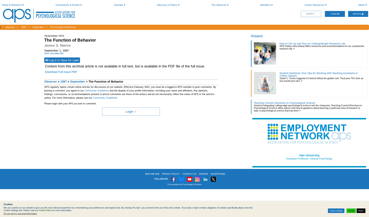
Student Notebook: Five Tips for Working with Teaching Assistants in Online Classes (318, 74)
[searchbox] (311, 14)
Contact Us (189, 174)
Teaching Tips (56, 54)
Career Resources (315, 5)
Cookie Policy (45, 210)
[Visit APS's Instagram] (197, 178)
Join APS (357, 14)
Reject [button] (361, 211)
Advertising (218, 174)
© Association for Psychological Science (184, 184)
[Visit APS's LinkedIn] (205, 178)
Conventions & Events (68, 5)
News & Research (12, 5)
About (361, 5)
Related (257, 36)
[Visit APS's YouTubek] (189, 178)
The (218, 5)
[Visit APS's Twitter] (181, 178)
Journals (119, 5)
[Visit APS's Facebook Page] (173, 178)
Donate (203, 174)
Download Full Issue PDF (61, 71)
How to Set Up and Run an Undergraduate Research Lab (312, 43)
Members (265, 5)
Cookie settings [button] (336, 211)
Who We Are (152, 174)
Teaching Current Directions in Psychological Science (284, 102)
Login (334, 14)
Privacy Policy (171, 174)
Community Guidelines (96, 90)
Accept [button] (351, 211)
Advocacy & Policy (167, 5)
